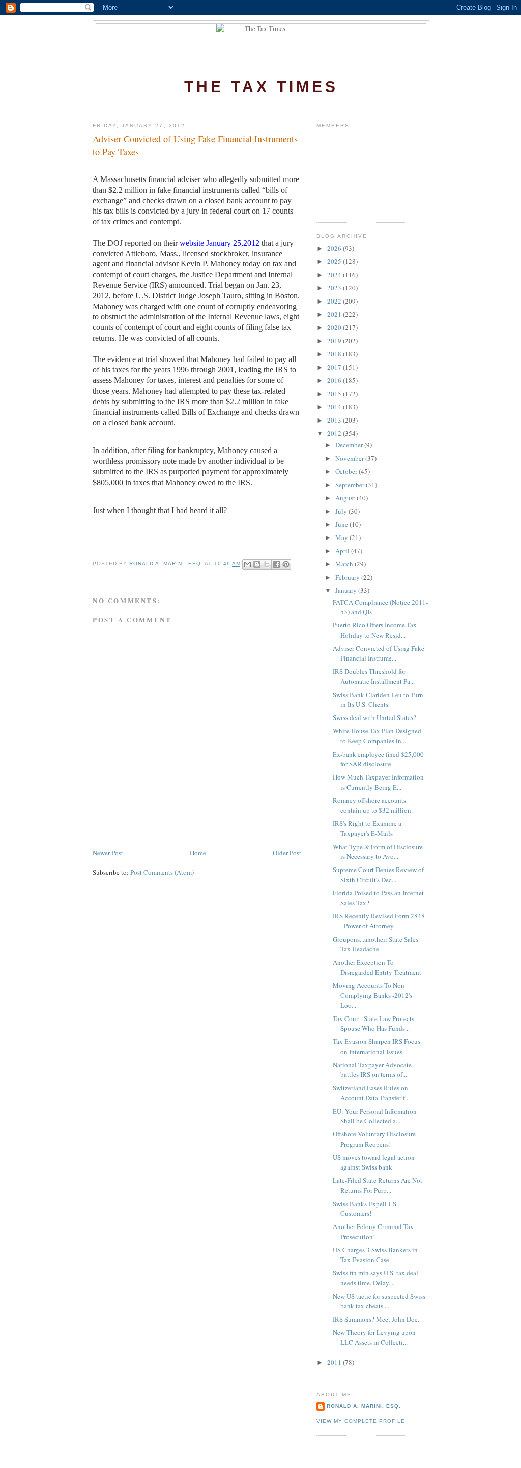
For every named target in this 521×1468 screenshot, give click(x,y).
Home (198, 852)
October (347, 471)
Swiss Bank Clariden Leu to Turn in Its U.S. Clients (378, 699)
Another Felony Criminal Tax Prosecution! (373, 1231)
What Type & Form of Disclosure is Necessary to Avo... (378, 851)
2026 (335, 248)
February (348, 577)
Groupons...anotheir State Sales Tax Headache (375, 944)
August (346, 497)
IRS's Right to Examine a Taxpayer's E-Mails (367, 828)
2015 (335, 393)
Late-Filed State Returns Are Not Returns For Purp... (377, 1185)
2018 (335, 353)
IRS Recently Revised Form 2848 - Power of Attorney (379, 921)
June (342, 524)
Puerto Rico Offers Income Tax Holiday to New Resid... (375, 630)
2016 (335, 380)
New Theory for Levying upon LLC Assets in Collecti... (374, 1337)
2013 (335, 420)
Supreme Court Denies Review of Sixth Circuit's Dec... (378, 874)
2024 (335, 274)
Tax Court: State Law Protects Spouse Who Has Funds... (373, 1023)
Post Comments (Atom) (162, 872)
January (346, 590)
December (349, 445)
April (343, 550)
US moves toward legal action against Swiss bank (374, 1162)
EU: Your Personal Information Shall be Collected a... (375, 1116)
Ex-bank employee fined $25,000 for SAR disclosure (378, 759)
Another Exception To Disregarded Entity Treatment (377, 967)
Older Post (287, 852)
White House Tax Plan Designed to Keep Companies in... (377, 735)
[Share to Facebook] (276, 564)
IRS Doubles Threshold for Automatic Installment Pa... (374, 676)
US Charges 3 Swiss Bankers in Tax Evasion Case (375, 1255)
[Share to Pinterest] (286, 564)
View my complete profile (360, 1421)
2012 (335, 433)
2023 (335, 287)
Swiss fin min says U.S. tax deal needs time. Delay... (375, 1277)
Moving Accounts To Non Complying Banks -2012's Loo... (372, 995)
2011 (335, 1362)
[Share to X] (267, 564)
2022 (335, 301)
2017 (335, 367)
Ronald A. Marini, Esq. (364, 1406)
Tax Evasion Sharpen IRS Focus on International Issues (376, 1046)
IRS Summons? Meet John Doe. (376, 1319)
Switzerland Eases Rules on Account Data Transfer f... (371, 1092)
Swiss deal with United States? (374, 717)
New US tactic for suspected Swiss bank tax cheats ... (379, 1301)
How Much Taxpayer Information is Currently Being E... (378, 782)
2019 (335, 340)
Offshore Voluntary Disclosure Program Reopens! (374, 1139)
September (350, 484)
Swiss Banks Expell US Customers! (364, 1208)
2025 (335, 261)
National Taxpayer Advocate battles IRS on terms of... (372, 1070)
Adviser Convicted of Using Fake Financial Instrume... (378, 653)
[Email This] (247, 564)
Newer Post (108, 852)
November (350, 458)
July (342, 511)
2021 (335, 314)
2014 (335, 406)
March (345, 563)
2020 (335, 327)
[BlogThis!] (257, 564)
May (342, 537)
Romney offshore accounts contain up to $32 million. (373, 805)
